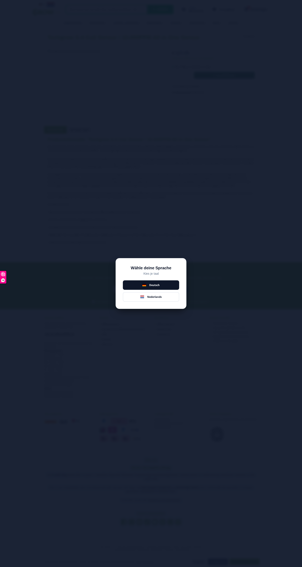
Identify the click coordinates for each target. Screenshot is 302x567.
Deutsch (154, 285)
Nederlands (154, 297)
